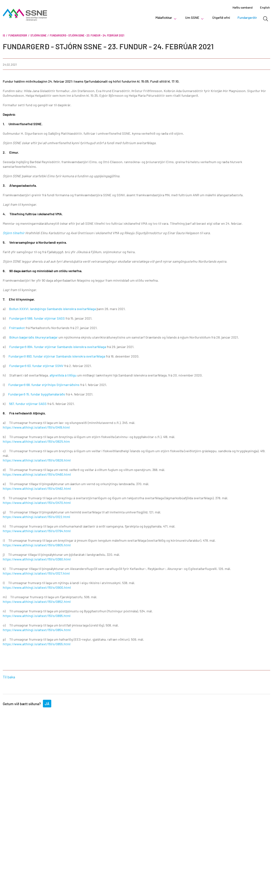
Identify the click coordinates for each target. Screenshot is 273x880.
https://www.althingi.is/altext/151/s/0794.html (37, 531)
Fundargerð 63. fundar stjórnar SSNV (36, 366)
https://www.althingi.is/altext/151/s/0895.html (36, 616)
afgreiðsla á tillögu (63, 375)
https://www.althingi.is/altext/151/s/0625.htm (36, 441)
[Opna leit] (265, 19)
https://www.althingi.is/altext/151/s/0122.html (36, 517)
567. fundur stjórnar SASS (27, 404)
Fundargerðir (17, 35)
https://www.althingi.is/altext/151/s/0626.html (37, 460)
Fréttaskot (17, 328)
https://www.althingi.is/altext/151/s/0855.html (36, 644)
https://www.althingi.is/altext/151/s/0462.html (37, 488)
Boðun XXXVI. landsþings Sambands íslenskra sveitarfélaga (52, 309)
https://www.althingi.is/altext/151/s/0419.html (36, 427)
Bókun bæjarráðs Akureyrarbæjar (33, 337)
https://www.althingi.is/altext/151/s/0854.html (37, 630)
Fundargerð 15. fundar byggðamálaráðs (36, 394)
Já (47, 703)
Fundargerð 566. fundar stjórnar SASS (37, 318)
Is (4, 35)
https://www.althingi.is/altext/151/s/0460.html (37, 474)
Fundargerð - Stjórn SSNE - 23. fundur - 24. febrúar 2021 (87, 35)
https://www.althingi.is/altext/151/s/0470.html (37, 503)
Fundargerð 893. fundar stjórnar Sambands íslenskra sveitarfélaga (57, 356)
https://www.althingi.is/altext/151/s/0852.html (37, 602)
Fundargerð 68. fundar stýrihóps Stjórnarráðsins (43, 385)
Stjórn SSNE (38, 35)
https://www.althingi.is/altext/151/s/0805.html (37, 545)
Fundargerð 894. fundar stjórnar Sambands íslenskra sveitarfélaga (57, 347)
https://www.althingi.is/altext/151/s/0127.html (36, 573)
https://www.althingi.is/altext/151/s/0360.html (37, 559)
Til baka (9, 677)
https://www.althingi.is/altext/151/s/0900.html (37, 587)
